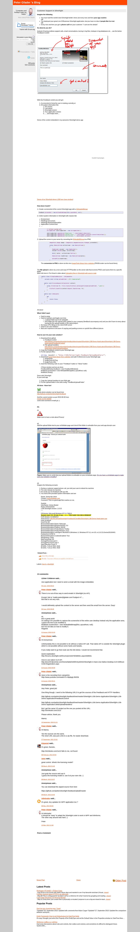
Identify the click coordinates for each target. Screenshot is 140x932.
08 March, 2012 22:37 (48, 779)
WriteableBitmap (82, 209)
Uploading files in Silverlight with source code (81, 273)
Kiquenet (45, 743)
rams (43, 759)
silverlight (50, 564)
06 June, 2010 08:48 (47, 609)
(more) (106, 892)
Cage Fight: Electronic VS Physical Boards (51, 897)
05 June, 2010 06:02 (47, 586)
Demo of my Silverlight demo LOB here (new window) (55, 199)
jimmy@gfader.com (53, 498)
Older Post (120, 880)
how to (44, 564)
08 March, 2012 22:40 (48, 794)
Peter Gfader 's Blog (27, 2)
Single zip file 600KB (44, 399)
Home (78, 880)
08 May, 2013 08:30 (47, 806)
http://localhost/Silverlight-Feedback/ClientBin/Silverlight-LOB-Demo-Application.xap (78, 518)
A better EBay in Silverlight (48, 555)
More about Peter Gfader (26, 17)
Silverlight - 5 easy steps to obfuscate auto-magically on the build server (57, 558)
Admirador (45, 798)
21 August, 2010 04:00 (48, 668)
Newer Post (41, 880)
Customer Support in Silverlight (50, 11)
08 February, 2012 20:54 (48, 755)
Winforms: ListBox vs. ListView (47, 922)
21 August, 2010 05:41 (48, 681)
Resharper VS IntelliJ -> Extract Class (49, 891)
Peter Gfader (46, 590)
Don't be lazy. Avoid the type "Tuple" (49, 908)
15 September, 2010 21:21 (49, 722)
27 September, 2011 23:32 (49, 739)
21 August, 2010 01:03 (48, 632)
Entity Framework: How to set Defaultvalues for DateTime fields (58, 916)
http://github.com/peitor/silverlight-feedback (51, 394)
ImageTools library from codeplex (83, 263)
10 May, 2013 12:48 (47, 825)
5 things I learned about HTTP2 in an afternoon (52, 894)
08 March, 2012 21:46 (48, 766)
